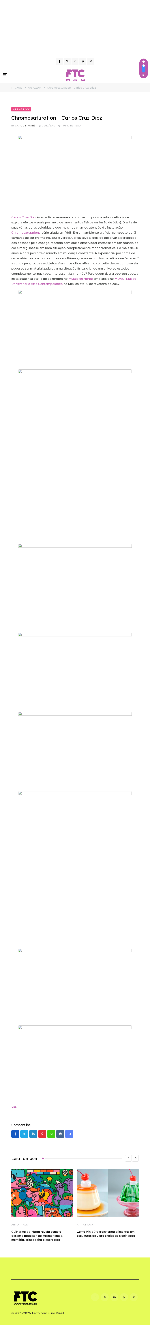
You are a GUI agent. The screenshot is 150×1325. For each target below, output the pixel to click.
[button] (128, 1158)
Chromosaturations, (26, 232)
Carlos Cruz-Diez (23, 217)
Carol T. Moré (25, 125)
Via (13, 1107)
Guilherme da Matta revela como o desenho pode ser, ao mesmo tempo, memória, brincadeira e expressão (37, 1236)
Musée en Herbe (80, 279)
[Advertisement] (75, 27)
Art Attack (19, 1224)
